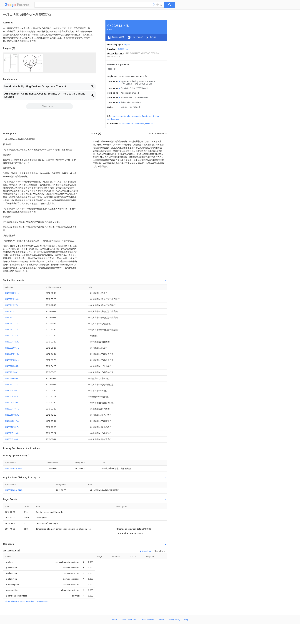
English (127, 44)
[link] (9, 562)
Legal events (117, 116)
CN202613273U (12, 305)
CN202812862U (12, 372)
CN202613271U (12, 317)
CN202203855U (12, 366)
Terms (161, 620)
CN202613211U (12, 311)
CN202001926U (12, 396)
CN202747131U (12, 409)
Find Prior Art (137, 37)
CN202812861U (12, 360)
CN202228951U (12, 348)
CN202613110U (12, 354)
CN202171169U (12, 433)
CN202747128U (12, 342)
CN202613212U (12, 329)
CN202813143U (12, 299)
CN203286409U (12, 378)
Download (147, 551)
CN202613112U (12, 384)
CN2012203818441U (14, 468)
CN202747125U (12, 335)
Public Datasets (147, 620)
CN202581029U (12, 415)
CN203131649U (12, 439)
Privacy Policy (174, 620)
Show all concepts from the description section (26, 601)
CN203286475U (12, 421)
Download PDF (118, 37)
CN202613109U (12, 403)
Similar (152, 37)
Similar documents (132, 116)
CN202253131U (12, 293)
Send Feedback (129, 620)
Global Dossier (137, 123)
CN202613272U (12, 323)
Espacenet (125, 123)
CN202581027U (12, 427)
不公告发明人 (122, 49)
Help (186, 620)
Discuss (149, 123)
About (114, 620)
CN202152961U (12, 390)
